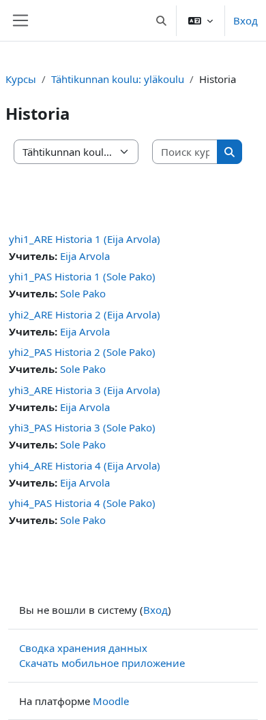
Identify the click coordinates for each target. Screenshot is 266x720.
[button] (162, 20)
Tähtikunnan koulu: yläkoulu (117, 79)
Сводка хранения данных (83, 648)
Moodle (111, 701)
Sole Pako (83, 293)
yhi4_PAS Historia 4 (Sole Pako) (82, 503)
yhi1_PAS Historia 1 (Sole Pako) (82, 276)
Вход (245, 20)
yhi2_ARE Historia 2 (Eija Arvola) (84, 314)
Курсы (20, 79)
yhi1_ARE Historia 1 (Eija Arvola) (84, 239)
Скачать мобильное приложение (102, 663)
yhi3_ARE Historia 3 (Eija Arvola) (84, 390)
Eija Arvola (85, 256)
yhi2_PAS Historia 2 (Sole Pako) (82, 352)
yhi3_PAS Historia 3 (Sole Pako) (82, 427)
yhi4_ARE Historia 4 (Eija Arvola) (84, 465)
